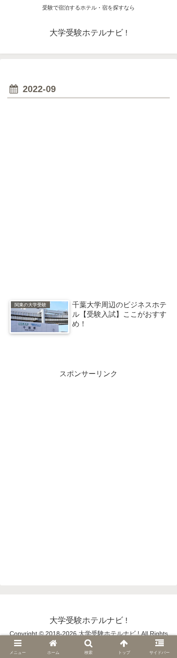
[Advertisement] (88, 194)
